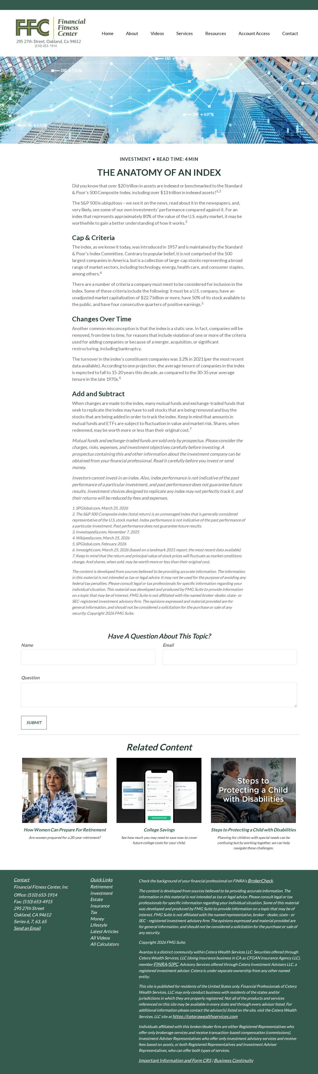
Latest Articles (104, 931)
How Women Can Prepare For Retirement (65, 829)
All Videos (100, 938)
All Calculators (104, 944)
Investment (101, 893)
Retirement (101, 886)
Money (97, 918)
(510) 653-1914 (285, 5)
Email (168, 645)
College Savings (159, 829)
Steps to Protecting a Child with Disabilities (253, 829)
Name (27, 645)
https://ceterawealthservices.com (205, 1016)
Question (30, 677)
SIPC (173, 964)
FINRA (160, 964)
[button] (132, 33)
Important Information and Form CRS (175, 1060)
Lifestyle (98, 925)
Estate (96, 899)
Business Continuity (233, 1060)
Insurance (99, 905)
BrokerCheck (260, 880)
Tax (93, 912)
